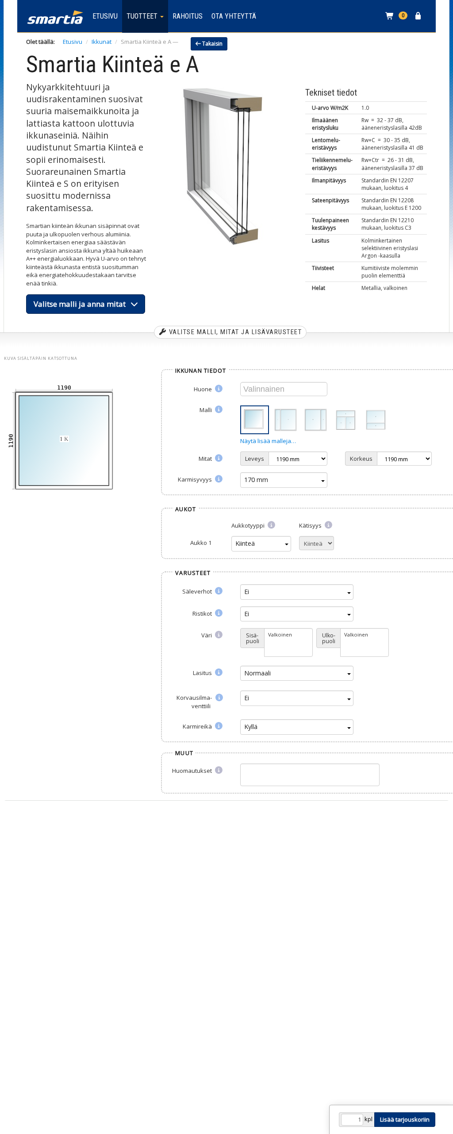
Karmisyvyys (195, 479)
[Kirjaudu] (419, 16)
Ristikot (202, 613)
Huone (203, 389)
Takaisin (212, 43)
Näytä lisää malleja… (268, 441)
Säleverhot (197, 591)
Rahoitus (188, 16)
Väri (207, 635)
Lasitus (203, 673)
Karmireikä (198, 726)
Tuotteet (143, 16)
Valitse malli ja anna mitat (82, 304)
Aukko (200, 543)
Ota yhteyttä (233, 16)
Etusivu (105, 16)
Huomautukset (192, 771)
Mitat (206, 459)
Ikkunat (101, 42)
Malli (206, 410)
